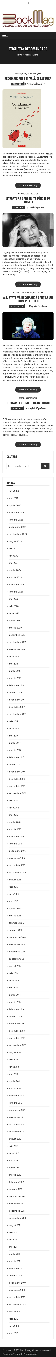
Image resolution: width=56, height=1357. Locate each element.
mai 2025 (13, 498)
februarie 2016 (16, 836)
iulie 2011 (13, 1232)
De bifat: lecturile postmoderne (28, 402)
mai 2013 (13, 1074)
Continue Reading (28, 185)
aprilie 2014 (15, 994)
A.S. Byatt (25, 345)
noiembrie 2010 (17, 1290)
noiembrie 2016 (17, 778)
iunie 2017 (14, 728)
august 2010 (15, 1311)
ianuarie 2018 (15, 692)
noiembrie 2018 (17, 649)
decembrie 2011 (17, 1196)
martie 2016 (15, 829)
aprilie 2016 (15, 822)
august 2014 (15, 966)
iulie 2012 (13, 1146)
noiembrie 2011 (16, 1203)
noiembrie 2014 (17, 944)
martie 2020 (15, 627)
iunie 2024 (14, 555)
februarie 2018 (16, 685)
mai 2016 (13, 814)
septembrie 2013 (17, 1045)
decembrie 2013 (17, 1023)
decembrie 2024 (17, 527)
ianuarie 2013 (15, 1102)
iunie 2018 (14, 656)
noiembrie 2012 (17, 1117)
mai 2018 (13, 663)
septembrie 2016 (17, 793)
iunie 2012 (14, 1153)
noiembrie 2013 (17, 1030)
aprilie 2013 (14, 1081)
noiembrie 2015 (17, 858)
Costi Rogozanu (36, 207)
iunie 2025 (14, 491)
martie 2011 (15, 1261)
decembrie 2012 (17, 1110)
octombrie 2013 (17, 1038)
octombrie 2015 (17, 865)
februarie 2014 (16, 1009)
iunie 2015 (14, 894)
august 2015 (15, 879)
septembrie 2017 (17, 714)
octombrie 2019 (17, 634)
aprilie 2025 (15, 505)
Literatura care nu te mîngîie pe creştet (28, 200)
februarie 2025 (16, 512)
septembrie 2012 (17, 1131)
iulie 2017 (13, 721)
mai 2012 (13, 1160)
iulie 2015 (13, 886)
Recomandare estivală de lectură (27, 78)
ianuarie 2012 (15, 1189)
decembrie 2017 (17, 699)
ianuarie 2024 (16, 591)
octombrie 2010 (17, 1297)
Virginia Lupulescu (38, 306)
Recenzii (34, 194)
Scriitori (32, 73)
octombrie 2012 (17, 1124)
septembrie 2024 (18, 534)
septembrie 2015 (17, 872)
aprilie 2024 (15, 570)
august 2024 (15, 541)
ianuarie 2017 (15, 764)
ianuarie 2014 (16, 1016)
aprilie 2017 (15, 742)
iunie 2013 (14, 1066)
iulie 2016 (13, 800)
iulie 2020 (14, 606)
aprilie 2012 (14, 1167)
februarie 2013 (16, 1095)
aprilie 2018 (15, 670)
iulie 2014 (13, 973)
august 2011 (15, 1225)
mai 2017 (13, 735)
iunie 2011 (13, 1239)
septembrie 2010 (17, 1304)
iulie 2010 (13, 1318)
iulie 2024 (14, 548)
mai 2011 (13, 1246)
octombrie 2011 (17, 1210)
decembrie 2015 (17, 850)
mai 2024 (14, 563)
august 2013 (15, 1052)
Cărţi (24, 73)
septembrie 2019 (17, 642)
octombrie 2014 (17, 951)
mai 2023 (13, 598)
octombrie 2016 (17, 786)
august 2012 (15, 1138)
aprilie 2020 (15, 620)
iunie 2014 (14, 980)
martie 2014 (15, 1002)
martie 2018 (15, 678)
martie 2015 (15, 915)
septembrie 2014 (18, 958)
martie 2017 (15, 750)
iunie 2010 (14, 1326)
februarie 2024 (16, 584)
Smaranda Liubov (36, 83)
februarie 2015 (16, 922)
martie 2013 (15, 1088)
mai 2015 (13, 901)
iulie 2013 (13, 1059)
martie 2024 (15, 577)
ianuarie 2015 (15, 930)
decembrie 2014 (17, 937)
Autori (18, 73)
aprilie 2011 (14, 1254)
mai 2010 (13, 1333)
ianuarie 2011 (15, 1275)
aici (26, 271)
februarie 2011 (16, 1268)
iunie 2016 (14, 807)
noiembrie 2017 (17, 706)
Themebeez (30, 1354)
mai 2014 (13, 987)
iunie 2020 (14, 613)
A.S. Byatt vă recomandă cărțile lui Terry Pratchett (28, 299)
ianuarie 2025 (16, 519)
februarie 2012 (16, 1182)
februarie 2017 (16, 757)
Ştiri (39, 73)
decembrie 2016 (17, 771)
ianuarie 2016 (15, 843)
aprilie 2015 (15, 908)
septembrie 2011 (17, 1218)
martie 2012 (15, 1174)
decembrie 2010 (17, 1282)
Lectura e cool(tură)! (23, 292)
